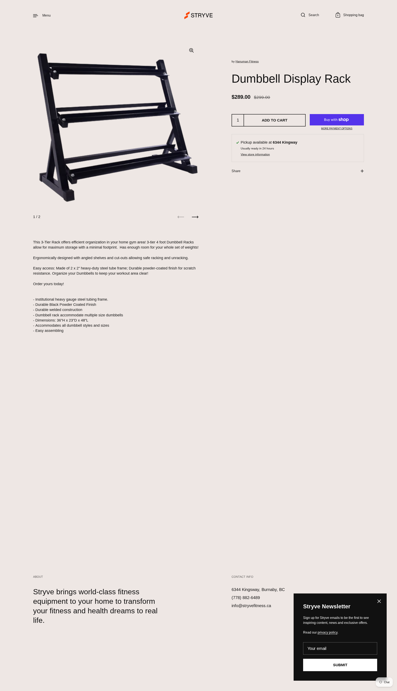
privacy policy (327, 632)
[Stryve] (198, 15)
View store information (255, 154)
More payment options (336, 128)
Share (236, 171)
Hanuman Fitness (247, 61)
